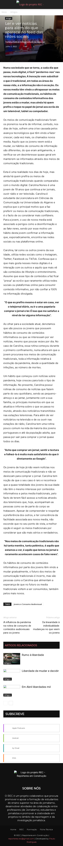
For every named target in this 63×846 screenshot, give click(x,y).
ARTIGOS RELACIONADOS (21, 645)
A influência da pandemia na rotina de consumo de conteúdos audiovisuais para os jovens (17, 627)
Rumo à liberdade (33, 655)
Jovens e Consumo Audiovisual (28, 604)
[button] (5, 4)
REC (21, 829)
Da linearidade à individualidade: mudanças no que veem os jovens (46, 627)
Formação (32, 829)
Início (4, 12)
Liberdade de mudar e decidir (40, 671)
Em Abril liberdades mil (36, 686)
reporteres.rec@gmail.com (21, 838)
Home (13, 829)
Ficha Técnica (46, 829)
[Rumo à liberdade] (11, 659)
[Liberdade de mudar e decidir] (11, 674)
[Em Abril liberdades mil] (11, 690)
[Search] (58, 4)
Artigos (13, 12)
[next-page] (11, 703)
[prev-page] (5, 703)
